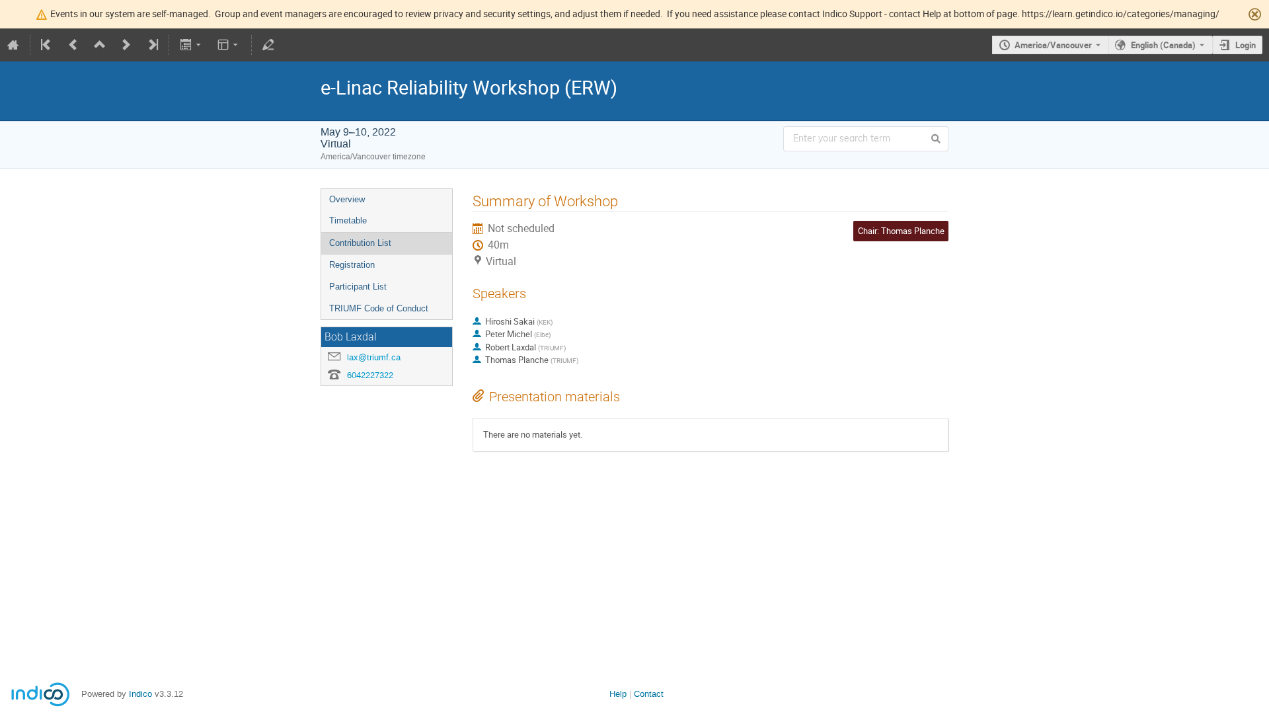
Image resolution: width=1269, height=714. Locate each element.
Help (618, 693)
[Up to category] (100, 44)
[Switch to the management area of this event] (268, 44)
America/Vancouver (1053, 45)
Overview (347, 199)
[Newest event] (152, 44)
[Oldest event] (47, 44)
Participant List (358, 287)
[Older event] (73, 44)
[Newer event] (126, 44)
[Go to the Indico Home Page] (13, 44)
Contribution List (360, 243)
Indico (140, 693)
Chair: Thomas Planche (901, 231)
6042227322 (370, 375)
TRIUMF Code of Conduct (378, 308)
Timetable (348, 220)
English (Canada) (1163, 45)
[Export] (191, 44)
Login (1245, 45)
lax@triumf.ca (374, 357)
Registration (352, 265)
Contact (649, 693)
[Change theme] (229, 44)
